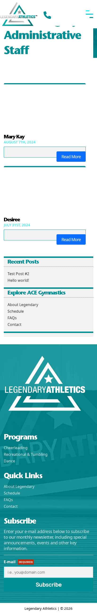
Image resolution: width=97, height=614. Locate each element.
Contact (14, 324)
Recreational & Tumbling (26, 454)
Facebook (8, 420)
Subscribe (48, 584)
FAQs (12, 317)
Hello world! (18, 280)
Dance (9, 461)
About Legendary (23, 304)
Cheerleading (16, 447)
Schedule (16, 311)
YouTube (30, 420)
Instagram (19, 420)
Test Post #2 (18, 273)
